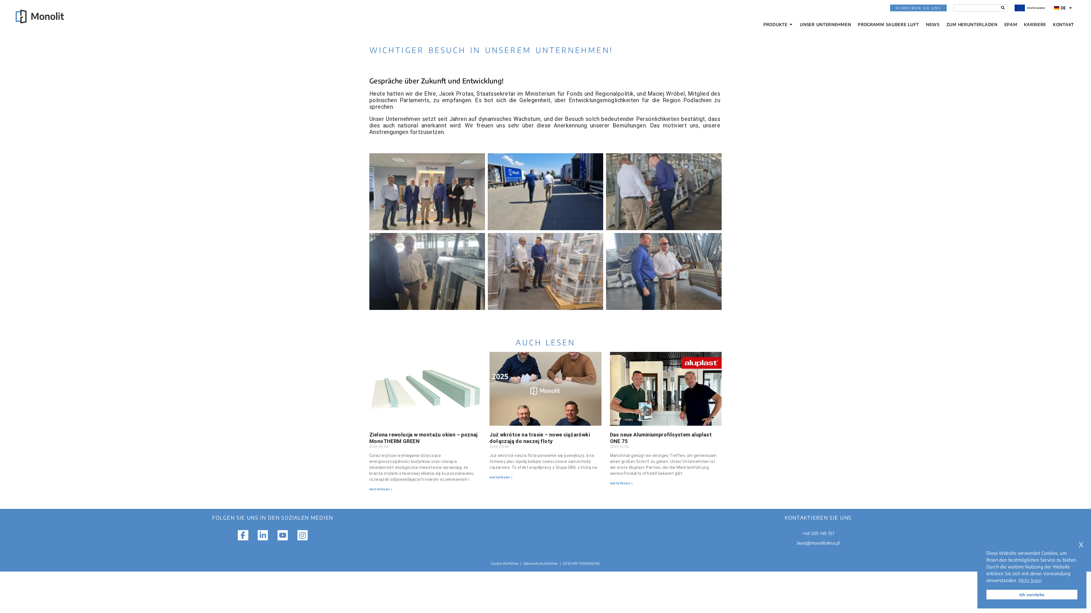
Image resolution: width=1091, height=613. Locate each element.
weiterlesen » (380, 489)
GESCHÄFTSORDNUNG (581, 563)
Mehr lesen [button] (1030, 580)
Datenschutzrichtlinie (541, 563)
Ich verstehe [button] (1032, 594)
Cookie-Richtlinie (505, 563)
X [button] (1081, 544)
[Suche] (1003, 8)
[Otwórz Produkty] (791, 24)
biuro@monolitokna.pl (818, 542)
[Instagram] (302, 535)
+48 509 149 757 (818, 533)
